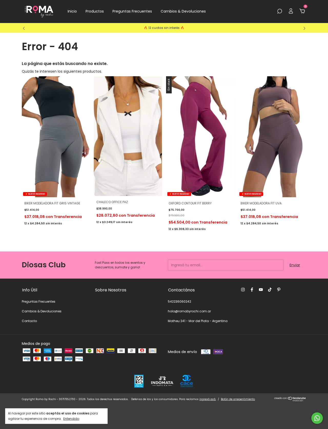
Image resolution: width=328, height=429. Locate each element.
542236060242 (179, 301)
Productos (95, 11)
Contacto (29, 321)
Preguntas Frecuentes (132, 11)
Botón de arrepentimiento (238, 399)
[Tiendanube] (290, 400)
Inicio (72, 11)
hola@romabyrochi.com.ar (189, 311)
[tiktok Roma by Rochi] (270, 289)
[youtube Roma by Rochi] (261, 289)
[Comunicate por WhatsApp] (317, 418)
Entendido (71, 418)
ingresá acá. (207, 399)
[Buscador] (279, 11)
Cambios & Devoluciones (183, 11)
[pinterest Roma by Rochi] (279, 289)
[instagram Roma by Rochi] (243, 289)
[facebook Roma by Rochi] (252, 289)
